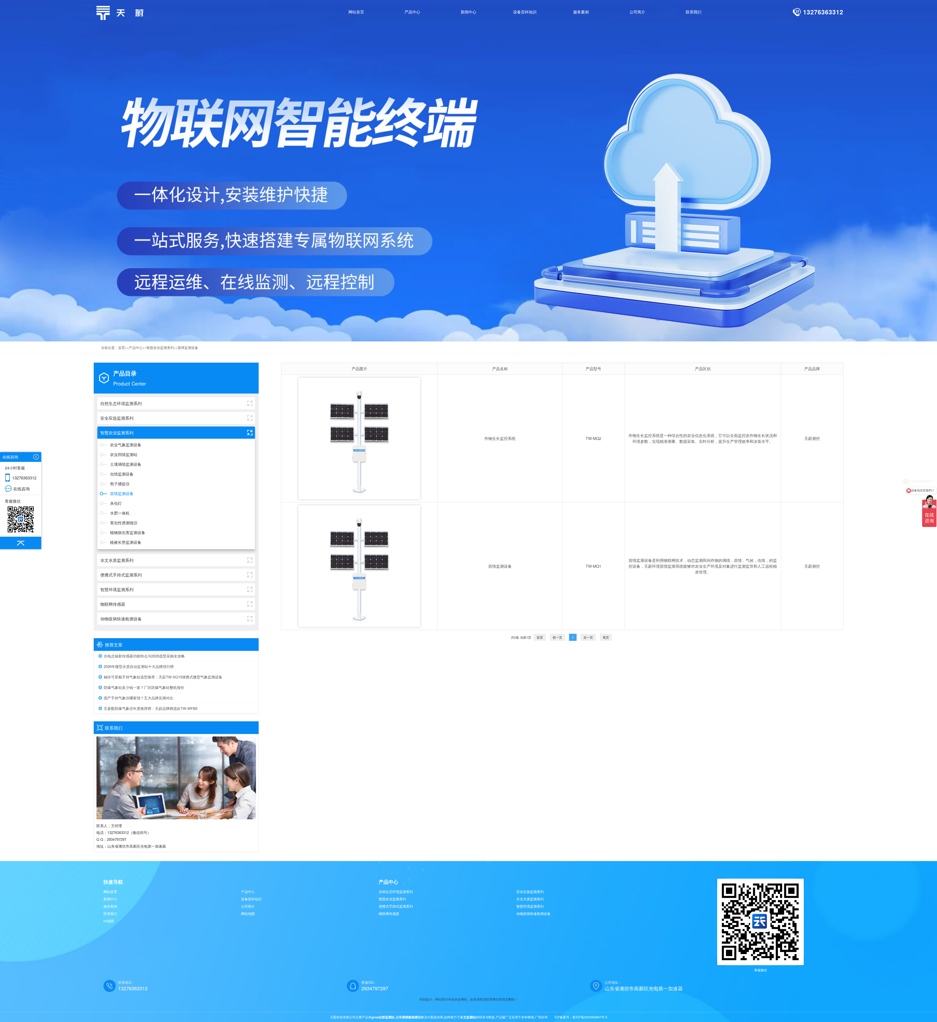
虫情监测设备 (121, 474)
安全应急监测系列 (530, 891)
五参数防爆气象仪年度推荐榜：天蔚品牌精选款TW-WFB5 (150, 708)
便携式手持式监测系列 (396, 906)
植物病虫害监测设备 (127, 532)
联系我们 (110, 913)
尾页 (606, 637)
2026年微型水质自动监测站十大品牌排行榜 (139, 666)
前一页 (557, 637)
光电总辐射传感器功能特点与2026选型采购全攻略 (144, 655)
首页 (121, 347)
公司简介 (248, 906)
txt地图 (108, 920)
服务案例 (110, 906)
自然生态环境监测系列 (396, 891)
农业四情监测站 (123, 454)
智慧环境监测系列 (530, 906)
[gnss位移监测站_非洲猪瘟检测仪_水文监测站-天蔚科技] (122, 12)
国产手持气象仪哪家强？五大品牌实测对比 (138, 697)
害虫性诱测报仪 (123, 523)
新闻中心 (110, 898)
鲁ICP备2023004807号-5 (589, 1017)
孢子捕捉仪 (120, 483)
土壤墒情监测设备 (125, 464)
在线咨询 (21, 489)
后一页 (588, 637)
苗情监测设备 (188, 347)
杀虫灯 (116, 503)
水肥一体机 (120, 513)
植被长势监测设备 (125, 542)
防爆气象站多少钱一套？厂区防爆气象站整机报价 (144, 687)
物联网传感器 (389, 913)
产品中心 (136, 347)
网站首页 (356, 12)
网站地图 (248, 913)
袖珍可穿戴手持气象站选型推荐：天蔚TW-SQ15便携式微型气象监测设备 (163, 676)
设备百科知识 (251, 898)
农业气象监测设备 (125, 444)
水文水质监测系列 (530, 898)
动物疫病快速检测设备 (533, 913)
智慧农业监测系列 (160, 347)
